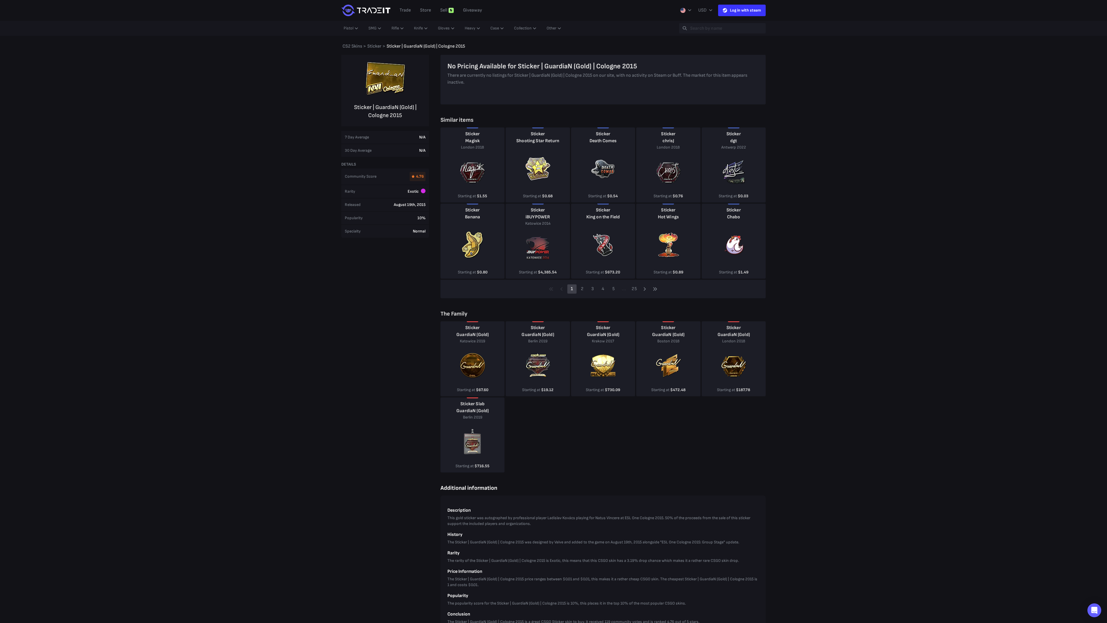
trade (405, 10)
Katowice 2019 (472, 341)
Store (425, 10)
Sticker (472, 134)
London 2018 (472, 147)
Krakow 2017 (603, 341)
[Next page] (644, 289)
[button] (1094, 610)
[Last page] (655, 289)
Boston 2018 (668, 341)
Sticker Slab (472, 404)
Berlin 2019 (537, 341)
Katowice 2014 (538, 223)
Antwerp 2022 (733, 147)
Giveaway (472, 10)
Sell (443, 10)
